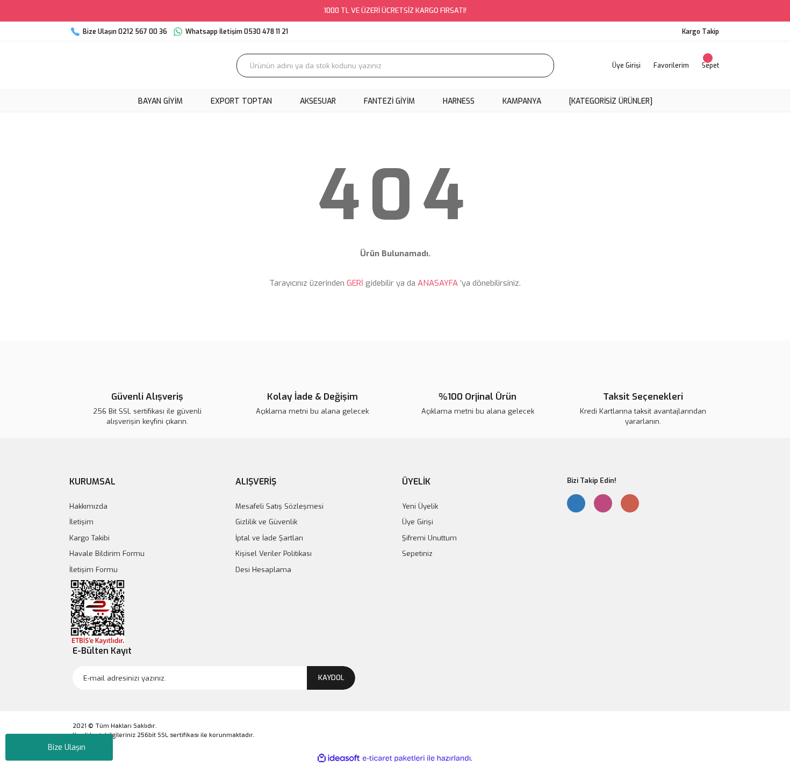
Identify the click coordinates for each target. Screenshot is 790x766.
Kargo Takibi (89, 538)
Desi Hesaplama (263, 569)
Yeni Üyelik (420, 506)
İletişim (81, 521)
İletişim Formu (93, 569)
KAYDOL (331, 677)
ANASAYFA (438, 283)
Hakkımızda (88, 506)
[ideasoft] (338, 758)
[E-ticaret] (393, 758)
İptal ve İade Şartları (269, 538)
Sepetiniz (417, 553)
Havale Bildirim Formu (107, 553)
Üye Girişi (417, 521)
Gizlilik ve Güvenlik (266, 521)
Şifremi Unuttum (429, 538)
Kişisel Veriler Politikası (273, 553)
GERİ (355, 283)
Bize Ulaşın (66, 747)
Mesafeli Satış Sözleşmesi (279, 506)
